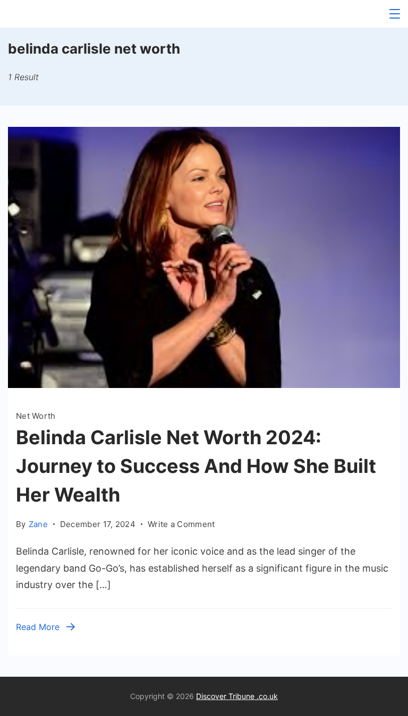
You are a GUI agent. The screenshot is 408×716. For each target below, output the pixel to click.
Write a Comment (181, 525)
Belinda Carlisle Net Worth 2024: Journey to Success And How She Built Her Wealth (196, 466)
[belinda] (204, 384)
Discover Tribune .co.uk (237, 696)
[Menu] (394, 13)
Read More (38, 627)
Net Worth (36, 416)
